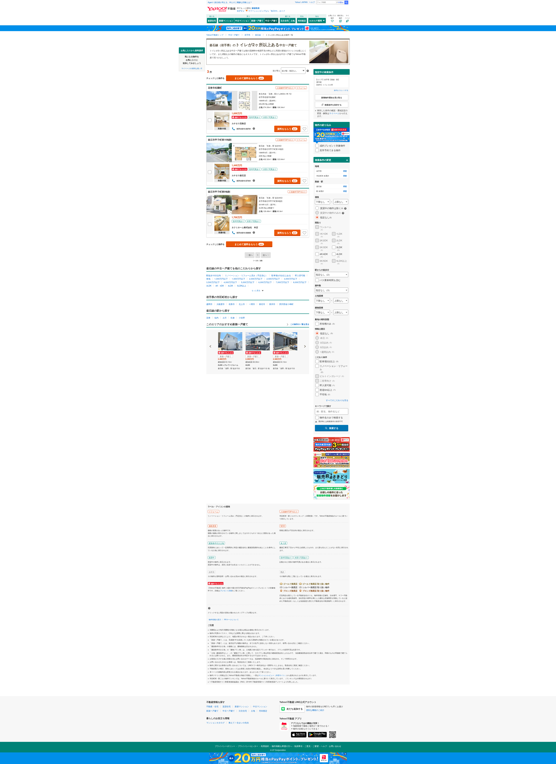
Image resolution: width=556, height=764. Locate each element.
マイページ (334, 113)
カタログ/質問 (315, 20)
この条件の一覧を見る (299, 324)
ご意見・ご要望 (311, 746)
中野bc (340, 2)
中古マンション (242, 20)
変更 (345, 171)
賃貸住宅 (212, 20)
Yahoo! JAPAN (301, 2)
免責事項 (298, 746)
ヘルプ (312, 2)
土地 (293, 20)
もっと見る (256, 290)
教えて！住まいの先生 (239, 722)
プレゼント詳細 (226, 590)
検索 (346, 2)
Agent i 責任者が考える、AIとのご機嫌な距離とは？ (230, 2)
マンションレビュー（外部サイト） (272, 675)
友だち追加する (295, 708)
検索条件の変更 (323, 160)
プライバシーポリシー (225, 746)
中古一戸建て (271, 20)
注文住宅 (285, 20)
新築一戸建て (257, 20)
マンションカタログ (215, 722)
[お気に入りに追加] (304, 129)
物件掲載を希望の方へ (282, 746)
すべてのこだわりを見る (337, 400)
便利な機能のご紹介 (315, 710)
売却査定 (302, 20)
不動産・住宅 (212, 706)
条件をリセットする (341, 90)
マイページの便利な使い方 (191, 68)
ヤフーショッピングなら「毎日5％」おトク (266, 10)
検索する (333, 428)
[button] (210, 336)
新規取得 (255, 8)
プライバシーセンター (248, 746)
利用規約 (265, 746)
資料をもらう (287, 128)
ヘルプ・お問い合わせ (331, 746)
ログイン (240, 10)
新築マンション (226, 20)
